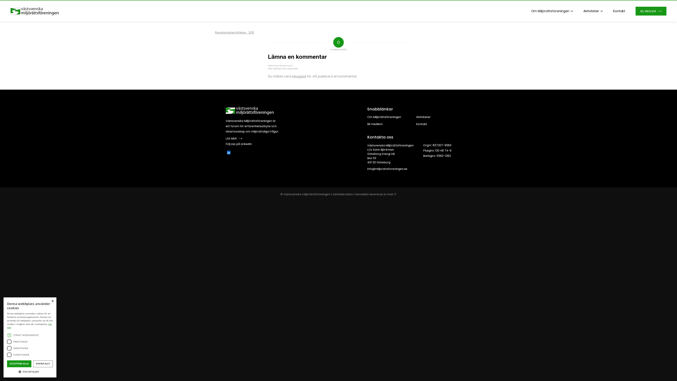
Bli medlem (375, 124)
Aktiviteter (423, 117)
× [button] (52, 301)
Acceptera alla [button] (19, 363)
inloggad (299, 76)
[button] (30, 372)
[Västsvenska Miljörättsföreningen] (35, 11)
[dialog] (30, 337)
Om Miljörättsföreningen (384, 117)
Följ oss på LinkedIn (239, 144)
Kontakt (421, 124)
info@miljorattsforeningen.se (387, 169)
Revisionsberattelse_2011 (234, 32)
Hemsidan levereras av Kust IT (376, 194)
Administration (343, 194)
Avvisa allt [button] (43, 363)
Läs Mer (231, 138)
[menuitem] (552, 11)
